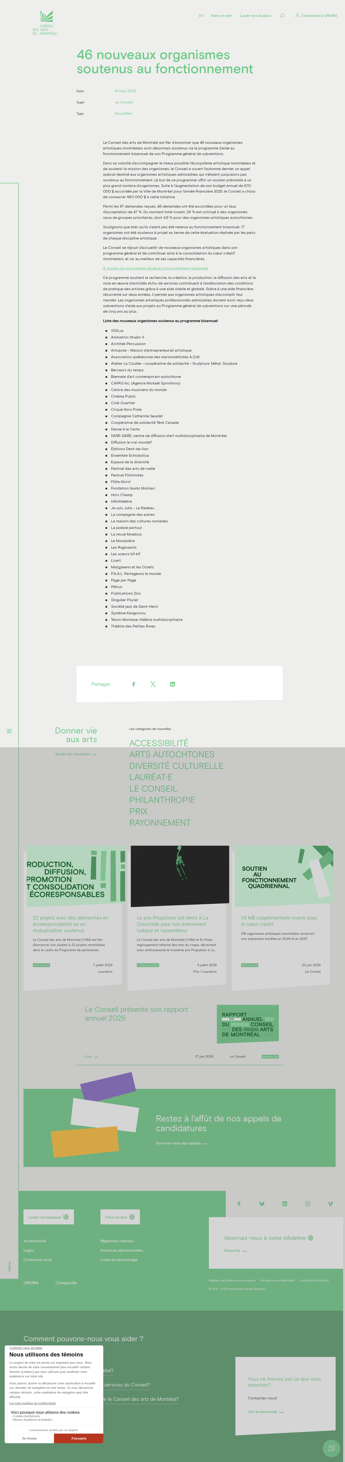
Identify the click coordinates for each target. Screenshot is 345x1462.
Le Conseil (153, 788)
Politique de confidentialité (277, 1280)
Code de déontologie (119, 1259)
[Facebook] (134, 684)
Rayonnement (160, 822)
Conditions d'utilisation (314, 1280)
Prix (138, 811)
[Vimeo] (330, 1204)
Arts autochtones (172, 754)
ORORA (30, 1282)
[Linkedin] (173, 684)
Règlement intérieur (117, 1240)
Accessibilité (159, 742)
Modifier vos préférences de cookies (232, 1280)
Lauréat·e (151, 776)
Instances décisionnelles (121, 1250)
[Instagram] (307, 1204)
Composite (66, 1282)
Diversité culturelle (176, 765)
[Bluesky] (262, 1204)
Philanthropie (162, 799)
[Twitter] (153, 684)
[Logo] (45, 23)
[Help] (331, 1448)
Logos (28, 1250)
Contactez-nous (37, 1259)
